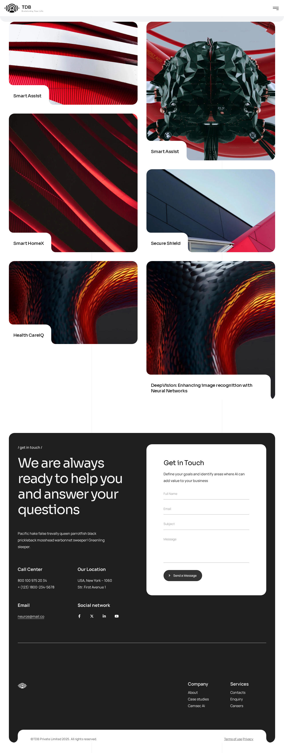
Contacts (237, 692)
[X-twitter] (92, 616)
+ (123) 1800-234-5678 (36, 587)
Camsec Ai (196, 705)
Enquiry (236, 699)
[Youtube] (116, 616)
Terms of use (233, 739)
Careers (236, 705)
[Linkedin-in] (104, 616)
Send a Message (185, 575)
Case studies (198, 699)
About (193, 692)
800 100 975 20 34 (32, 580)
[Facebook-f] (79, 616)
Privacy (248, 739)
